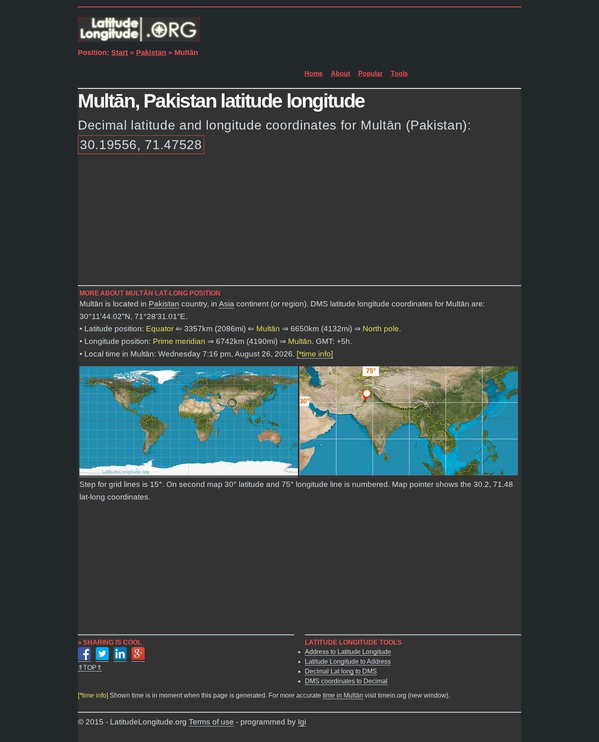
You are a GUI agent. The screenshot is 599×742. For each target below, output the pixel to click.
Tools (399, 73)
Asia (226, 303)
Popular (370, 73)
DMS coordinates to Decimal (346, 681)
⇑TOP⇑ (90, 667)
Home (313, 73)
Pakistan (151, 52)
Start (119, 52)
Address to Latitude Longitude (348, 651)
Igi (302, 722)
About (340, 73)
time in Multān (343, 695)
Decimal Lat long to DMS (341, 671)
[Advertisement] (299, 221)
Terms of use (211, 722)
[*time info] (315, 354)
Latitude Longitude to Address (348, 661)
